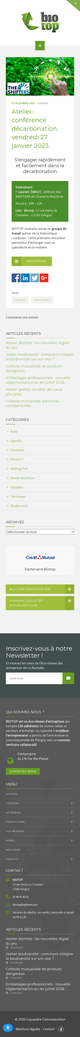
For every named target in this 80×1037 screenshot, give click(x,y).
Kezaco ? (16, 459)
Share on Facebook (16, 278)
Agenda (43, 103)
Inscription (36, 261)
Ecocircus (17, 450)
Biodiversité (19, 506)
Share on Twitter (34, 278)
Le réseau (13, 812)
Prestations (15, 821)
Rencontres (42, 300)
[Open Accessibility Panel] (8, 1028)
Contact (12, 859)
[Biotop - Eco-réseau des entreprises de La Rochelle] (40, 22)
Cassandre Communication (45, 1019)
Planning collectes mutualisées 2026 (26, 603)
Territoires (18, 496)
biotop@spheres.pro (25, 904)
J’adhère (12, 803)
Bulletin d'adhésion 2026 (30, 589)
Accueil (12, 793)
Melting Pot (19, 468)
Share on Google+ (44, 278)
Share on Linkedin (25, 278)
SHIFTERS (23, 196)
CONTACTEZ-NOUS (22, 771)
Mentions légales (28, 1029)
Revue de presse (22, 478)
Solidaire (16, 487)
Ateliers (20, 300)
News (10, 840)
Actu (13, 431)
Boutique (13, 849)
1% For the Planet (35, 758)
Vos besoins (15, 831)
